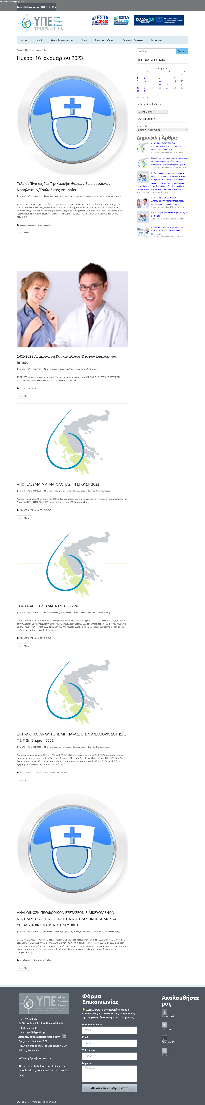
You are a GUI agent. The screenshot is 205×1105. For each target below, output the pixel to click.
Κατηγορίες (142, 126)
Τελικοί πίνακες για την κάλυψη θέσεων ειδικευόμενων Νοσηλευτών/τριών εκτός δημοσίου (64, 187)
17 (145, 85)
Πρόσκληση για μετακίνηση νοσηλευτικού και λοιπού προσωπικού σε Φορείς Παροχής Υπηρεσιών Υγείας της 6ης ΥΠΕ (169, 161)
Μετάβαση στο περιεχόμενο (12, 2)
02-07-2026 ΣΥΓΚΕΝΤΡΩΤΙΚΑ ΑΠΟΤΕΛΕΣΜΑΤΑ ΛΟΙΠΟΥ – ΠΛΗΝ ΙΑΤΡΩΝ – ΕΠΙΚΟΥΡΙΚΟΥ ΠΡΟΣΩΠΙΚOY (169, 146)
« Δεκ (139, 98)
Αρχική (24, 40)
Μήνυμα (87, 1063)
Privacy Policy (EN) (29, 1050)
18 (153, 85)
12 (160, 81)
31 (145, 91)
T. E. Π (22, 772)
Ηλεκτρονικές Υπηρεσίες (132, 40)
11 (153, 81)
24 (145, 88)
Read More (24, 233)
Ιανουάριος (36, 50)
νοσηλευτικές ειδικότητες (31, 225)
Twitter (166, 1029)
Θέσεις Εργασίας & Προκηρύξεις (61, 196)
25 (153, 88)
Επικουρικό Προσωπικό (70, 369)
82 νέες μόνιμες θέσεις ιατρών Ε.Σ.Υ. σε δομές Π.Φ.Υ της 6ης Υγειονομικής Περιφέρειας (167, 230)
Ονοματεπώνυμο (92, 1024)
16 (138, 85)
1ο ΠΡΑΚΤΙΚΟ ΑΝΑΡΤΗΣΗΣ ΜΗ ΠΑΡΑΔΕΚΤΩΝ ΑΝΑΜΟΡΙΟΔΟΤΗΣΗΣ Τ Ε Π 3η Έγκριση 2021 (71, 737)
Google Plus (170, 1042)
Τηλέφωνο (88, 1050)
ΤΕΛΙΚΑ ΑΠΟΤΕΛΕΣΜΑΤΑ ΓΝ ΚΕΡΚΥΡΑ (47, 606)
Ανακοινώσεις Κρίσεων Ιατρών (73, 491)
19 (160, 85)
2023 (27, 50)
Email (85, 1037)
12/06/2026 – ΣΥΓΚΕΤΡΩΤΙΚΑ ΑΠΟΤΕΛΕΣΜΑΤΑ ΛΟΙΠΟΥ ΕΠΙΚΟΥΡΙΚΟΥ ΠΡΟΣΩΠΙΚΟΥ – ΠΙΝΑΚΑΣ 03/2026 (167, 201)
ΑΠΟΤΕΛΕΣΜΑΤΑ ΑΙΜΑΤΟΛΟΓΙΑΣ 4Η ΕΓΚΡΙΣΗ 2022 (58, 484)
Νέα (77, 196)
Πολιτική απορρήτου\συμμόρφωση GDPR (43, 1045)
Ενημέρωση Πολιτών (104, 40)
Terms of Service (59, 1070)
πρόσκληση (48, 225)
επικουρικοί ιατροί (28, 388)
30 (138, 91)
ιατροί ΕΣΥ (38, 510)
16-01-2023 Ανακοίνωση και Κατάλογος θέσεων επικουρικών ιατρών (67, 359)
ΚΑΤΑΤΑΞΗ (48, 510)
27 (167, 88)
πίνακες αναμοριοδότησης (56, 772)
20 (167, 85)
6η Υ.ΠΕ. (22, 196)
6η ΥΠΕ (39, 40)
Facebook (168, 1016)
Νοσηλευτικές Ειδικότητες (110, 196)
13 (167, 81)
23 (138, 88)
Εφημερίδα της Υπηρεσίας (62, 40)
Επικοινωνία (156, 40)
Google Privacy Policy (31, 1070)
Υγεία (84, 40)
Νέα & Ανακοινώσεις (89, 196)
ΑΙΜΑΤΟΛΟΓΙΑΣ (26, 510)
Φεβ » (145, 98)
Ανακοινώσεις (53, 369)
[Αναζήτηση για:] (156, 51)
